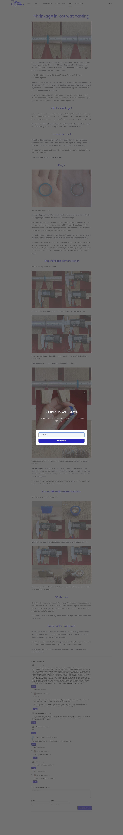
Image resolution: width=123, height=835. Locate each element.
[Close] (84, 392)
